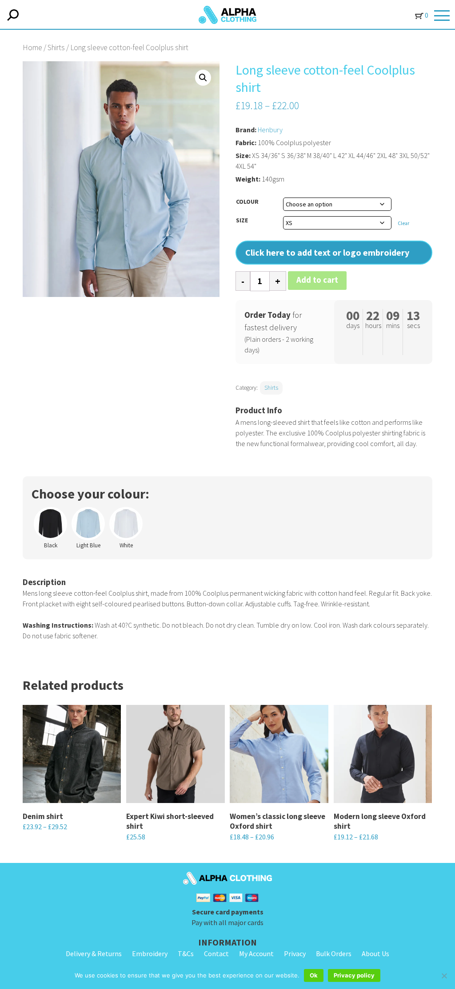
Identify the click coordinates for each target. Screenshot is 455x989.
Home (32, 47)
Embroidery (150, 953)
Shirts (56, 47)
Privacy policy (354, 975)
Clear (403, 223)
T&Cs (186, 953)
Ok (314, 975)
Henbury (270, 129)
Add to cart (317, 280)
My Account (256, 953)
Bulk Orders (333, 953)
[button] (203, 78)
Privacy (295, 953)
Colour (247, 202)
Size (242, 220)
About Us (375, 953)
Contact (216, 953)
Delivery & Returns (94, 953)
